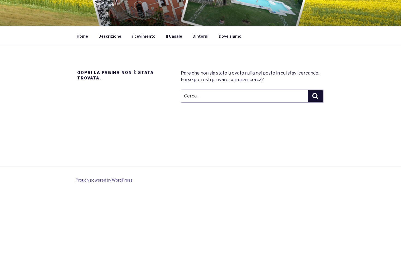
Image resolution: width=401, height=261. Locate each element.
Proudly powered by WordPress (104, 180)
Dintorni (200, 36)
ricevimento (143, 36)
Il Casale (174, 36)
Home (82, 36)
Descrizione (109, 36)
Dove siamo (230, 36)
